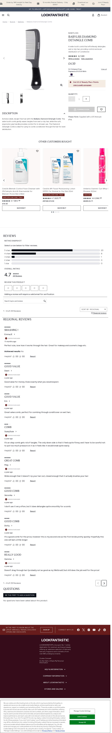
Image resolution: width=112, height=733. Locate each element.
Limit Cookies (82, 716)
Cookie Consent (45, 658)
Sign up (46, 630)
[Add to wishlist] (101, 109)
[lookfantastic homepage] (55, 15)
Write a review (74, 59)
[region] (55, 716)
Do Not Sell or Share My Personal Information (51, 662)
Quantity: (73, 94)
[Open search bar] (8, 15)
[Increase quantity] (86, 98)
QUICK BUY (21, 208)
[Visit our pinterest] (104, 629)
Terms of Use (60, 731)
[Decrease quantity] (71, 98)
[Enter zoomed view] (61, 85)
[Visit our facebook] (78, 629)
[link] (93, 15)
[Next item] (106, 180)
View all (104, 69)
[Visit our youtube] (94, 629)
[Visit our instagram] (88, 629)
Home (5, 22)
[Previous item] (4, 180)
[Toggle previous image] (4, 58)
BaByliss (21, 22)
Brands (12, 22)
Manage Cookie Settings (82, 711)
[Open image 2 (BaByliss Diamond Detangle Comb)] (21, 98)
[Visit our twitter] (83, 629)
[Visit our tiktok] (99, 629)
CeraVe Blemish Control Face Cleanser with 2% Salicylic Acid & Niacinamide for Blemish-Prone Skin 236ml (21, 191)
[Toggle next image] (64, 58)
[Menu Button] (3, 15)
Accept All (82, 722)
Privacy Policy (47, 731)
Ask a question (87, 59)
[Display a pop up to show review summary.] (19, 201)
